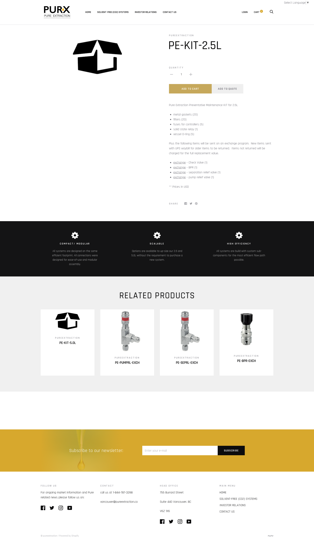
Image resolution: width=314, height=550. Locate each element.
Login (245, 12)
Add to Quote (227, 89)
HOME (88, 12)
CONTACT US (169, 12)
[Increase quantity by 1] (190, 74)
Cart (258, 12)
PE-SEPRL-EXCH (187, 362)
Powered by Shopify (69, 535)
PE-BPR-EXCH (246, 361)
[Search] (271, 12)
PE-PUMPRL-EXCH (127, 362)
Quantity (176, 67)
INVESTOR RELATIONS (146, 12)
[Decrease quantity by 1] (171, 74)
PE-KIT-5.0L (67, 343)
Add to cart (190, 89)
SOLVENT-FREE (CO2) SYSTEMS (113, 12)
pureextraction (181, 35)
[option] (97, 56)
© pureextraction (49, 535)
